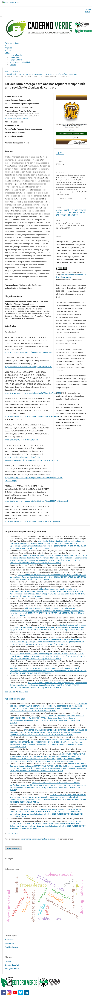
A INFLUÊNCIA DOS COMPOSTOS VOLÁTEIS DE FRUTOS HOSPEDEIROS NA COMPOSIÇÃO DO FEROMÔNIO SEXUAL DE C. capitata (48, 705)
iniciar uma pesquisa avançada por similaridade (40, 839)
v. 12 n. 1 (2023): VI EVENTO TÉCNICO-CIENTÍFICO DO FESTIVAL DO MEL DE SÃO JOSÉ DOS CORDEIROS (41, 74)
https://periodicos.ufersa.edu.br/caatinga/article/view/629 (28, 352)
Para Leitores (9, 940)
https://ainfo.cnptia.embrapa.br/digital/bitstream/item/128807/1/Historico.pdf (36, 501)
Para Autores (9, 943)
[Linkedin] (26, 994)
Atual (7, 45)
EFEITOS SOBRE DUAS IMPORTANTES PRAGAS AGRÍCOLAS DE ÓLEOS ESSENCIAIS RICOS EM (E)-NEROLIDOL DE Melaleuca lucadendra (48, 796)
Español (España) (12, 965)
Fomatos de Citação (65, 199)
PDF (61, 153)
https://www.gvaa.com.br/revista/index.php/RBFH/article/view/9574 (32, 521)
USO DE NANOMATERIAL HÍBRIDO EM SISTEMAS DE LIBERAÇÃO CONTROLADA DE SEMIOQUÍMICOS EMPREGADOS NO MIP (48, 740)
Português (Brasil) (12, 968)
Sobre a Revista (16, 55)
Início (7, 72)
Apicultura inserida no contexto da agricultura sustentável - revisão (37, 668)
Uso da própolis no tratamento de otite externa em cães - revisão (44, 574)
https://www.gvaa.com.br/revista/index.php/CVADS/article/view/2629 (33, 393)
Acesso (87, 11)
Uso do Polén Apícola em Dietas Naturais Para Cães (59, 639)
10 (21, 691)
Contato (13, 64)
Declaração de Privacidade (20, 62)
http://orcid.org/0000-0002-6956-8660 (16, 118)
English (8, 961)
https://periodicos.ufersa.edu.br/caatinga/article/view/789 (28, 366)
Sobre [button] (7, 52)
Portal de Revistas (12, 43)
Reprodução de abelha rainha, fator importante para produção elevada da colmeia (43, 654)
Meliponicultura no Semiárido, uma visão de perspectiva (51, 683)
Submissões (14, 57)
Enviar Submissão (13, 848)
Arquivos (8, 48)
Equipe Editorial (16, 60)
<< (6, 691)
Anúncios (8, 50)
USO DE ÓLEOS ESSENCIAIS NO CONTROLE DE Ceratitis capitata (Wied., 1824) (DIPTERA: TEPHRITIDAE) (45, 822)
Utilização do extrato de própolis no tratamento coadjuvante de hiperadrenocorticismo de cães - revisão (43, 590)
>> (27, 691)
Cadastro (88, 9)
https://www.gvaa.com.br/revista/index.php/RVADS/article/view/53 (32, 416)
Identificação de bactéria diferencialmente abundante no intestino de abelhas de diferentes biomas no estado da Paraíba (47, 542)
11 (23, 691)
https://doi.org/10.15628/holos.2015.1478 (21, 440)
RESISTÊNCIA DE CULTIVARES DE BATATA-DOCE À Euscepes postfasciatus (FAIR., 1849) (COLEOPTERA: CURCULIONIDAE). (45, 784)
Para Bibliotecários (11, 947)
